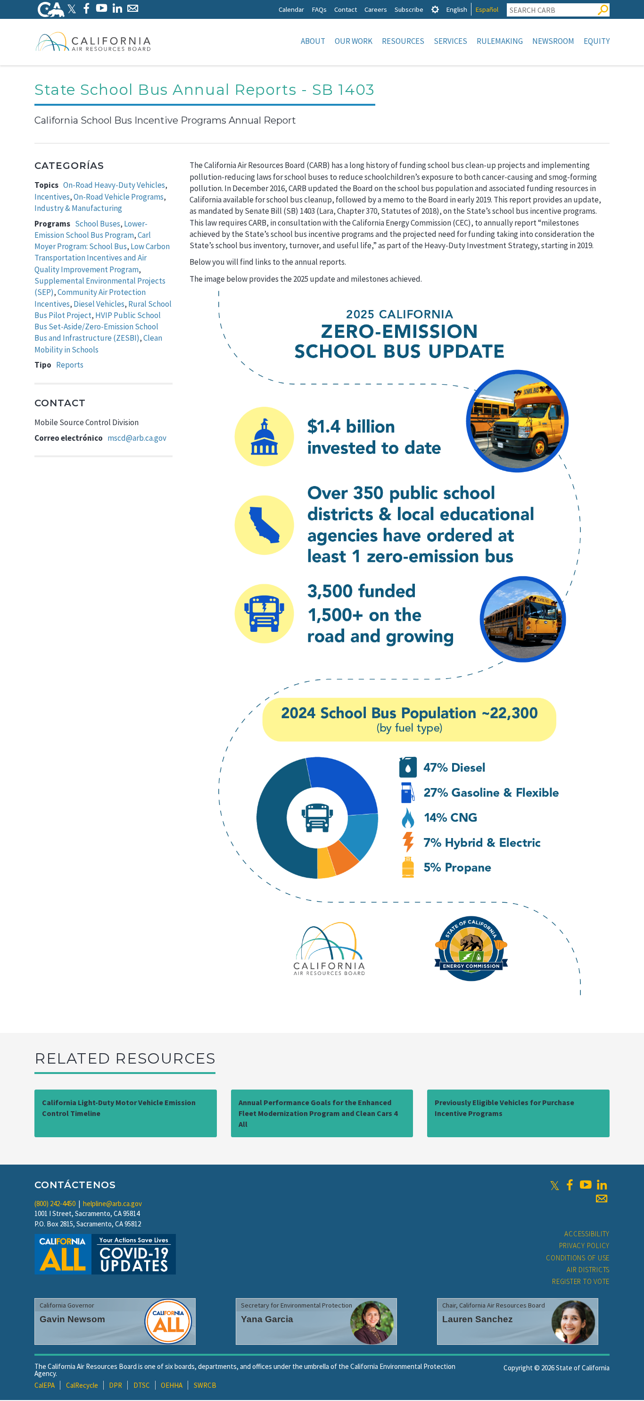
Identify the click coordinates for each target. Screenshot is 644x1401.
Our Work (353, 41)
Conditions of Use (578, 1257)
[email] (601, 1198)
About (313, 41)
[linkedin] (601, 1185)
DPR (115, 1385)
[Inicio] (93, 41)
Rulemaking (500, 41)
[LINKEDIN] (117, 8)
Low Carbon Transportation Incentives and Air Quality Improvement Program (102, 258)
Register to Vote (581, 1281)
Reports (69, 365)
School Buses (97, 223)
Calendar (291, 9)
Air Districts (588, 1269)
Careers (375, 9)
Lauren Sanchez (477, 1319)
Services (450, 41)
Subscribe (409, 9)
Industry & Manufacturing (78, 208)
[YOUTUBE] (101, 8)
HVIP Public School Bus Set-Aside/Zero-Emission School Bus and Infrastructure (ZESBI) (97, 327)
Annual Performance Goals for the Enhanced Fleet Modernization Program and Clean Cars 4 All (318, 1113)
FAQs (319, 9)
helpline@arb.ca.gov (112, 1203)
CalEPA (44, 1385)
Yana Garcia (267, 1319)
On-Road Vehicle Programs (119, 197)
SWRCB (205, 1385)
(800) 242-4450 (54, 1203)
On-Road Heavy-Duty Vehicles (114, 185)
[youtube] (585, 1185)
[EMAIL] (133, 8)
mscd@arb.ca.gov (136, 438)
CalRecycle (82, 1385)
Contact (345, 9)
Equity (597, 41)
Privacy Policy (584, 1245)
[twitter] (555, 1185)
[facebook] (569, 1185)
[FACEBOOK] (86, 8)
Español (486, 9)
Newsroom (553, 41)
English (456, 9)
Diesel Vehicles (99, 304)
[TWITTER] (71, 8)
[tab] (435, 9)
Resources (403, 41)
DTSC (141, 1385)
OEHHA (171, 1385)
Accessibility (587, 1233)
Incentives (52, 197)
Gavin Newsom (72, 1319)
